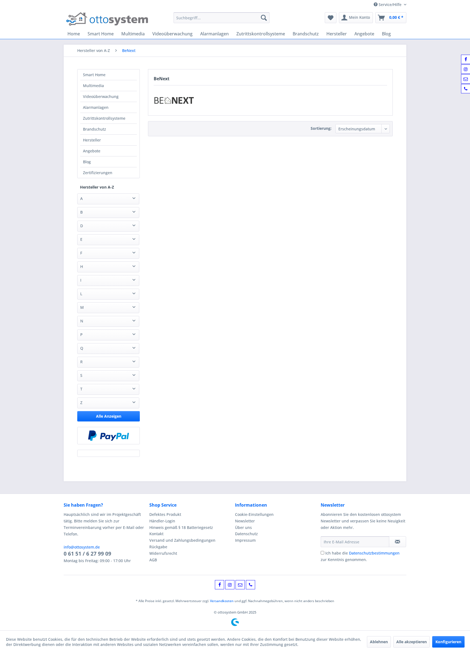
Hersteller (92, 140)
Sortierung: (321, 128)
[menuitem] (222, 17)
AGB (153, 559)
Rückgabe (158, 546)
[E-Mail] (240, 584)
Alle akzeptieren (411, 641)
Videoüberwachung (101, 96)
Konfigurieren (448, 641)
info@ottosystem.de (82, 547)
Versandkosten (222, 601)
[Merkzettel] (330, 17)
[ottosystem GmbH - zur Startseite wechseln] (107, 19)
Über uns (243, 527)
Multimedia (93, 85)
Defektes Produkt (165, 514)
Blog (87, 161)
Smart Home (94, 74)
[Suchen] (264, 17)
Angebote (91, 150)
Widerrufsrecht (163, 553)
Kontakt (156, 533)
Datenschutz (246, 533)
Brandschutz (94, 129)
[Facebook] (219, 584)
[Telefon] (250, 584)
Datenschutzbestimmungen (374, 553)
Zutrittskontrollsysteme (104, 118)
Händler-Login (162, 520)
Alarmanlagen (96, 107)
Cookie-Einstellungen (254, 514)
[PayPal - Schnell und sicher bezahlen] (108, 435)
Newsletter (245, 520)
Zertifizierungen (97, 172)
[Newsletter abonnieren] (397, 541)
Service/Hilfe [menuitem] (390, 4)
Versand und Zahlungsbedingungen (182, 540)
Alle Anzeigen (108, 416)
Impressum (245, 540)
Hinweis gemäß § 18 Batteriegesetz (181, 527)
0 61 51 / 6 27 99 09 (87, 553)
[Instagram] (229, 584)
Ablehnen (379, 641)
